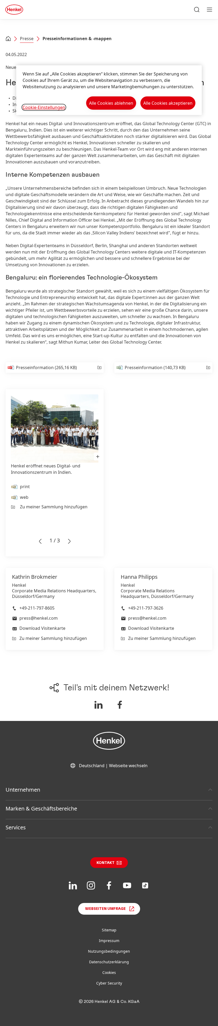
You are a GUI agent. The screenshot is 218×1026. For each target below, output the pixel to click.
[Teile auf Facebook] (119, 704)
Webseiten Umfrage (105, 909)
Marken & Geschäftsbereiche (41, 808)
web (24, 497)
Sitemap (109, 929)
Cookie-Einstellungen (44, 107)
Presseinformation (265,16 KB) (46, 367)
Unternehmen (23, 789)
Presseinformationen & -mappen (77, 38)
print (25, 486)
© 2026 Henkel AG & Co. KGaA (109, 1001)
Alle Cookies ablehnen (111, 103)
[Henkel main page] (14, 9)
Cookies (109, 972)
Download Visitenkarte (42, 628)
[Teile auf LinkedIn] (98, 704)
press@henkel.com (38, 618)
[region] (109, 90)
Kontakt (106, 863)
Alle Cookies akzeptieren (167, 103)
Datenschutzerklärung (109, 961)
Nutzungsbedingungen (109, 951)
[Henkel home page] (8, 39)
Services (16, 827)
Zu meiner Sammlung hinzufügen (53, 507)
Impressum (109, 940)
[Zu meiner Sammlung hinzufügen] (99, 367)
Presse (26, 38)
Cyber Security (109, 983)
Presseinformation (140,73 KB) (155, 367)
